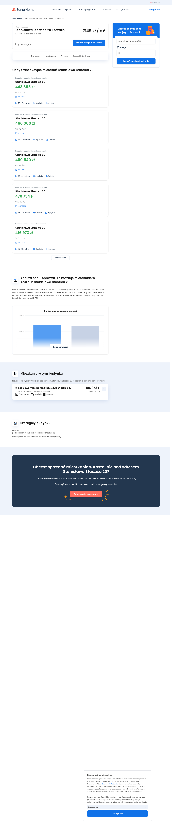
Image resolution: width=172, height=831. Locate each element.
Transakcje (36, 56)
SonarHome (17, 18)
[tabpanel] (60, 167)
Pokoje (123, 47)
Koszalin (40, 18)
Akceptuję (117, 813)
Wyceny (64, 56)
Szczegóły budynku (81, 56)
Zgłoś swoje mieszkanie (86, 494)
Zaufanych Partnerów (110, 784)
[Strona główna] (23, 9)
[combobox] (136, 41)
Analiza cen (51, 56)
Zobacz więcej (60, 347)
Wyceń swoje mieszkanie (89, 42)
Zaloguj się (154, 9)
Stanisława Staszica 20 (30, 82)
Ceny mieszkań (29, 18)
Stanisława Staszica (53, 18)
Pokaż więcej (60, 257)
